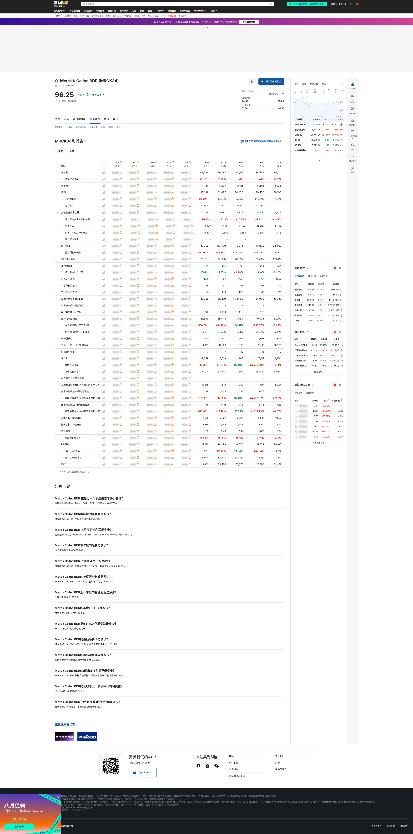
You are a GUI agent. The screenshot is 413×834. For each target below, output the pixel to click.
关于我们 (279, 756)
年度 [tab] (60, 151)
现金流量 (93, 127)
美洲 (137, 16)
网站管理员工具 (237, 775)
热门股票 (299, 332)
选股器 (68, 16)
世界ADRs (117, 16)
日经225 (298, 135)
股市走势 (299, 267)
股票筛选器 (185, 10)
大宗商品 (314, 84)
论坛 (115, 119)
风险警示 (404, 826)
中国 (75, 16)
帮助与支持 (281, 769)
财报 (119, 127)
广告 (277, 762)
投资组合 (233, 769)
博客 (231, 756)
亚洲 (157, 16)
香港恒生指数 (300, 129)
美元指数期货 (300, 150)
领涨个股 (312, 276)
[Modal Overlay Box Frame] (30, 814)
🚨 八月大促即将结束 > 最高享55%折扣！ (307, 4)
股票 (58, 15)
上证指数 (298, 119)
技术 (106, 119)
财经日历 (172, 10)
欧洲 (144, 16)
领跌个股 (324, 276)
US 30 (297, 140)
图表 (66, 119)
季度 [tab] (72, 151)
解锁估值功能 (274, 94)
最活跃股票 (299, 276)
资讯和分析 (79, 119)
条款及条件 (377, 826)
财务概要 (59, 127)
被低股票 (182, 16)
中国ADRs (128, 16)
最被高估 (310, 393)
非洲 (163, 16)
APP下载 (233, 762)
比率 (103, 127)
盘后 (108, 16)
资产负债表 (81, 127)
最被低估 (298, 393)
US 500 (297, 145)
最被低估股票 (302, 384)
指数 (304, 84)
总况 (57, 119)
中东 (150, 16)
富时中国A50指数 (302, 124)
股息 (111, 127)
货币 (296, 84)
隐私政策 (391, 826)
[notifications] (351, 3)
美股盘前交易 (97, 16)
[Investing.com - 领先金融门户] (61, 4)
